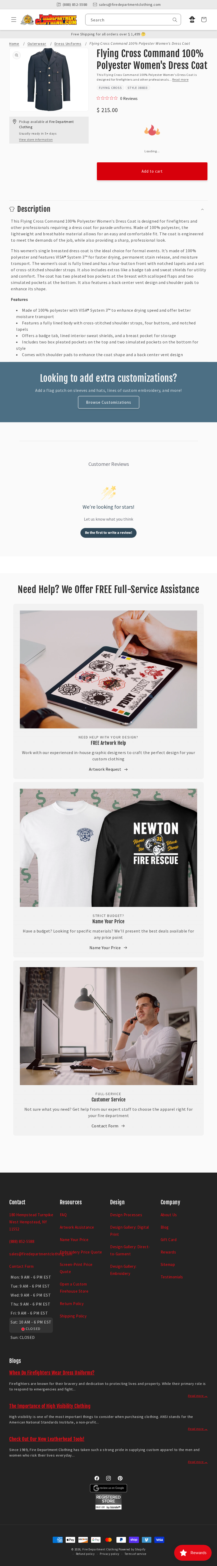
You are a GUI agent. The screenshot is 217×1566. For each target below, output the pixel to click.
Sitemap (168, 1264)
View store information (36, 139)
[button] (12, 19)
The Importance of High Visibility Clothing (50, 1406)
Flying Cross (110, 88)
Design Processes (126, 1214)
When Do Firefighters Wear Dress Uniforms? (52, 1373)
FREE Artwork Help (108, 743)
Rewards (168, 1252)
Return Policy (72, 1303)
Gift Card (169, 1239)
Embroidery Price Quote (81, 1252)
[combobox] (133, 19)
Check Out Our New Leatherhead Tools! (46, 1439)
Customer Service (109, 1100)
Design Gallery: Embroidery (123, 1270)
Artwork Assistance (77, 1227)
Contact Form (105, 1125)
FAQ (63, 1214)
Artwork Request (105, 769)
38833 (143, 88)
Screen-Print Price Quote (76, 1268)
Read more (180, 79)
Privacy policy (109, 1554)
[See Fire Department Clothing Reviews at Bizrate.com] (108, 1508)
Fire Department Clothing (100, 1549)
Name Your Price (108, 921)
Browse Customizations (108, 402)
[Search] (175, 20)
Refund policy (85, 1554)
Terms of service (135, 1554)
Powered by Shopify (132, 1549)
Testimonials (172, 1276)
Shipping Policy (73, 1316)
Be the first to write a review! (108, 532)
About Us (169, 1214)
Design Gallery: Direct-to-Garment (130, 1250)
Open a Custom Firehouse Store (74, 1288)
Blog (165, 1227)
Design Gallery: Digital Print (129, 1231)
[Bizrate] (209, 1563)
